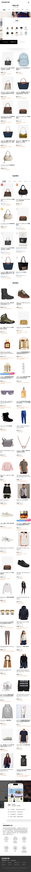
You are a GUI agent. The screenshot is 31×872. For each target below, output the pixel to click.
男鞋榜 (14, 181)
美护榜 (20, 181)
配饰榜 (25, 181)
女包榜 (4, 181)
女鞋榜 (9, 181)
